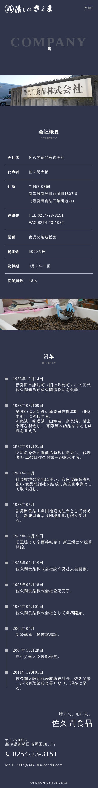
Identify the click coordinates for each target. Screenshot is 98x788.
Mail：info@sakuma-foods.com (34, 765)
